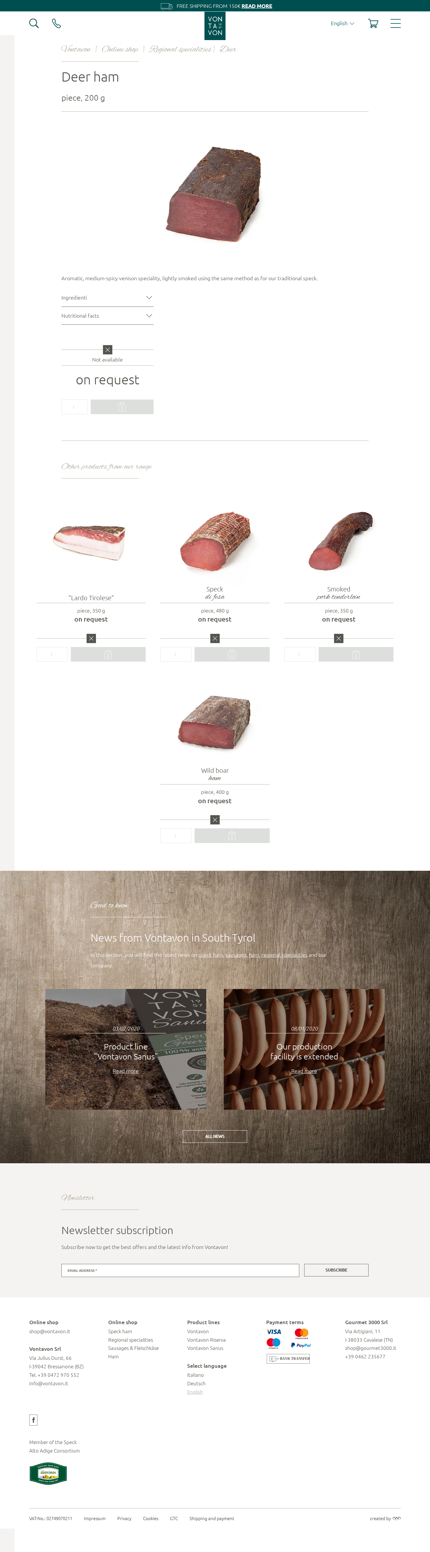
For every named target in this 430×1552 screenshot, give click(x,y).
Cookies (150, 1518)
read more (257, 5)
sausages (236, 954)
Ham (113, 1356)
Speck (214, 594)
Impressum (95, 1518)
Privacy (124, 1518)
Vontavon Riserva (206, 1339)
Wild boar (215, 775)
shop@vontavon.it (49, 1331)
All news (215, 1136)
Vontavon (75, 49)
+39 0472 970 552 (58, 1375)
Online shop (120, 49)
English (195, 1391)
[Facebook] (33, 1420)
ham (254, 954)
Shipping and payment (212, 1518)
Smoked (338, 594)
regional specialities (284, 954)
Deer (228, 49)
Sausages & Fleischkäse (133, 1348)
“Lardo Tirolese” (91, 597)
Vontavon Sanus (205, 1348)
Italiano (195, 1375)
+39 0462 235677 (365, 1356)
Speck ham (120, 1331)
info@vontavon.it (48, 1383)
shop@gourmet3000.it (370, 1348)
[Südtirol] (48, 1474)
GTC (174, 1518)
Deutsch (196, 1383)
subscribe (336, 1270)
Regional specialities (180, 49)
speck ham (210, 954)
